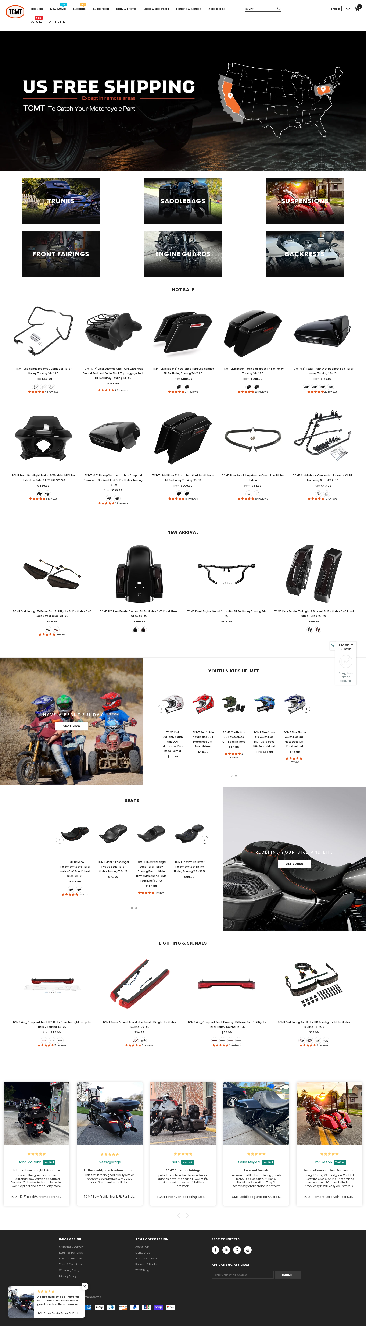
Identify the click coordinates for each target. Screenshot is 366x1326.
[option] (173, 721)
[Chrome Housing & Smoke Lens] (326, 1040)
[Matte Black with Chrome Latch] (322, 387)
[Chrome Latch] (179, 387)
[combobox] (259, 8)
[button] (180, 1215)
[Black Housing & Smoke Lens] (318, 1040)
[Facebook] (215, 1250)
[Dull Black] (249, 494)
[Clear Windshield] (47, 494)
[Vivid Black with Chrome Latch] (314, 387)
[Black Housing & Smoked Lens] (222, 1040)
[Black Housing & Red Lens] (214, 1040)
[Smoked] (48, 629)
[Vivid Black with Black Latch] (306, 387)
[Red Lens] (44, 1040)
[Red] (56, 629)
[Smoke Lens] (52, 1040)
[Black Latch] (187, 387)
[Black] (35, 387)
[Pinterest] (237, 1250)
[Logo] (15, 11)
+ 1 (338, 387)
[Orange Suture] (71, 889)
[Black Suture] (79, 889)
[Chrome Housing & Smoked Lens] (239, 1040)
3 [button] (136, 908)
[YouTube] (248, 1250)
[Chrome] (257, 494)
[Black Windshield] (39, 494)
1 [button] (232, 776)
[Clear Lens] (60, 1040)
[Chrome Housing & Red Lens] (230, 1040)
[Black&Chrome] (43, 387)
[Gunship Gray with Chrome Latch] (330, 387)
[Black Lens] (143, 1040)
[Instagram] (226, 1250)
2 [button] (236, 776)
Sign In (335, 8)
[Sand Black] (51, 387)
